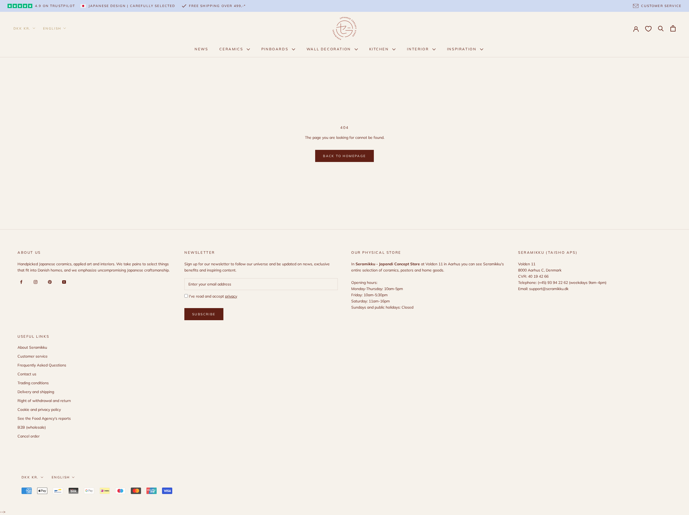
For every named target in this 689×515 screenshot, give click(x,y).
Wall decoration (330, 49)
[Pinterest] (49, 282)
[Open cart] (673, 28)
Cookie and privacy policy (39, 409)
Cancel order (28, 436)
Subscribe (204, 314)
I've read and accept (212, 296)
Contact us (26, 374)
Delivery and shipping (35, 391)
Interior (418, 49)
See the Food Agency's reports (44, 418)
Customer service (32, 356)
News (201, 49)
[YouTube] (63, 282)
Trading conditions (33, 382)
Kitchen (380, 49)
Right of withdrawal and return (44, 400)
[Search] (661, 28)
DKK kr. (22, 28)
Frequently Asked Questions (41, 365)
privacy (231, 296)
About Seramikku (32, 347)
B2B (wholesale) (31, 427)
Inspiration (462, 49)
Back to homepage (344, 156)
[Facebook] (20, 282)
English (52, 28)
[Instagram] (34, 282)
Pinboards (275, 49)
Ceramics (231, 49)
